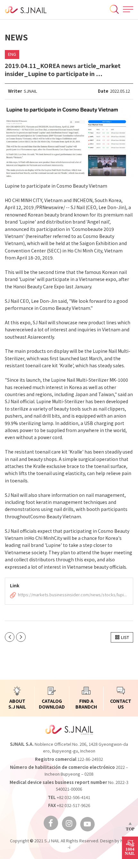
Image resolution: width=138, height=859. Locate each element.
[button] (122, 637)
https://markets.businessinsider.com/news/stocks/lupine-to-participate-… (73, 595)
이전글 (9, 637)
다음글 (21, 637)
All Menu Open (128, 9)
